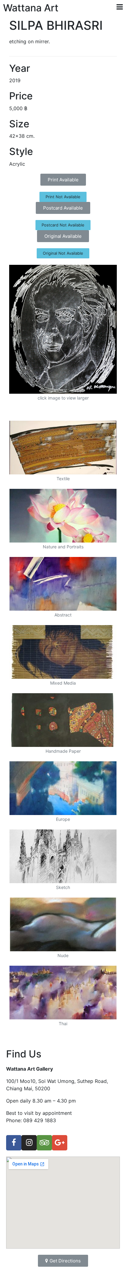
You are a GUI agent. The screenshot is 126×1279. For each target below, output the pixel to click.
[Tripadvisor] (44, 1142)
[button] (63, 180)
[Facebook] (13, 1142)
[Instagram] (29, 1142)
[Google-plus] (59, 1142)
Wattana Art (30, 8)
